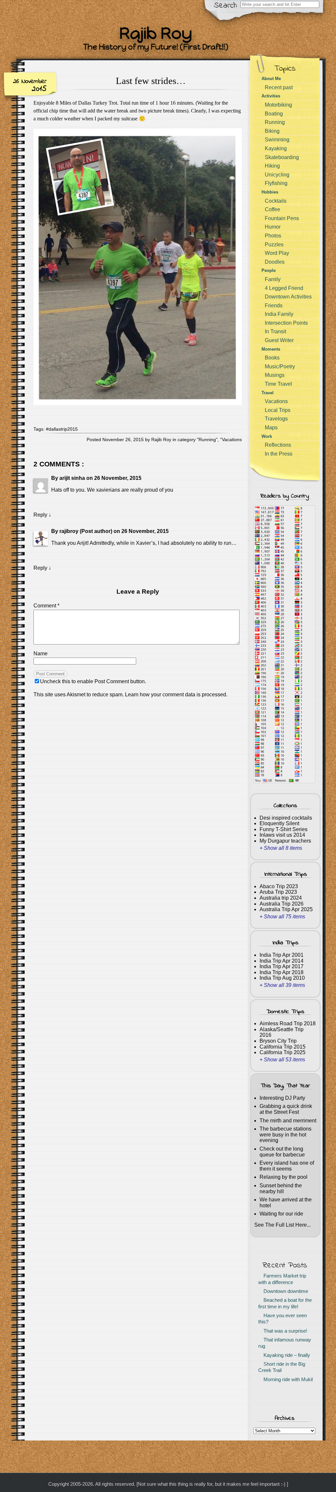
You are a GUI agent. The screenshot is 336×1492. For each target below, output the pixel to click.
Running (207, 439)
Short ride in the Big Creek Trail (281, 1367)
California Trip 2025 (282, 1052)
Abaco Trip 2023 (279, 886)
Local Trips (277, 410)
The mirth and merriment (288, 1120)
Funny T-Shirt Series (283, 829)
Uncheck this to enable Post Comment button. (93, 681)
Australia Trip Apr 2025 (286, 909)
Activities (271, 95)
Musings (274, 375)
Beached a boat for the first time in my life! (285, 1303)
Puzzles (274, 244)
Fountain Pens (282, 218)
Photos (273, 235)
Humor (273, 227)
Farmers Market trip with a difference (282, 1279)
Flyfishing (276, 183)
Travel (268, 392)
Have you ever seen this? (282, 1318)
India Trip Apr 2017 (282, 966)
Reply (40, 515)
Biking (272, 131)
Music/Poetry (280, 366)
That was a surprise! (284, 1331)
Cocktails (275, 201)
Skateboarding (282, 157)
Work (267, 436)
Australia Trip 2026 (282, 904)
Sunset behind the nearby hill (281, 1188)
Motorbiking (278, 105)
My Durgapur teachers (285, 841)
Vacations (232, 439)
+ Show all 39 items (282, 985)
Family (273, 279)
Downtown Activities (288, 296)
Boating (274, 113)
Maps (271, 427)
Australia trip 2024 (281, 898)
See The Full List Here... (282, 1225)
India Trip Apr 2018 (282, 972)
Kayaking (276, 148)
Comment (46, 605)
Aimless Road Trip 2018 (288, 1023)
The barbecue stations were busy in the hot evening (285, 1134)
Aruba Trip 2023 (278, 892)
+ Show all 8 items (281, 848)
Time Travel (278, 384)
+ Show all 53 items (282, 1059)
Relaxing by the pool (283, 1177)
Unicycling (277, 174)
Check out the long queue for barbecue (282, 1151)
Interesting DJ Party (282, 1098)
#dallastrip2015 (62, 429)
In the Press (278, 454)
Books (272, 357)
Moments (271, 349)
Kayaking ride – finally (285, 1355)
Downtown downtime (284, 1291)
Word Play (277, 253)
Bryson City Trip (278, 1041)
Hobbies (270, 192)
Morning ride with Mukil (287, 1379)
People (269, 270)
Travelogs (276, 418)
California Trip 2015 (282, 1047)
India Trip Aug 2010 (282, 978)
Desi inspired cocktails (286, 818)
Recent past (279, 87)
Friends (274, 305)
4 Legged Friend (284, 288)
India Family (279, 314)
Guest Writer (279, 340)
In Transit (275, 331)
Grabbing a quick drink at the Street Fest (286, 1109)
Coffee (272, 209)
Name (40, 653)
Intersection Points (286, 323)
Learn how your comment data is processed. (176, 694)
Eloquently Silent (279, 823)
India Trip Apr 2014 (282, 961)
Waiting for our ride (281, 1213)
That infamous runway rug (284, 1343)
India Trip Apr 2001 (282, 955)
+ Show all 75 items (282, 916)
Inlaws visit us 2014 (282, 835)
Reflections (278, 445)
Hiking (272, 166)
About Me (271, 78)
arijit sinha (72, 478)
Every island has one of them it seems (287, 1166)
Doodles (274, 262)
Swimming (277, 139)
